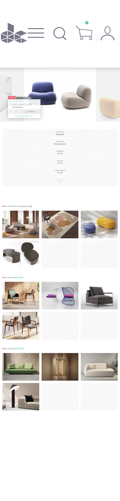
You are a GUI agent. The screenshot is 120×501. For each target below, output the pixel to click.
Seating (15, 101)
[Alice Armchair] (20, 295)
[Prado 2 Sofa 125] (20, 367)
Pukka (16, 206)
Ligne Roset (18, 348)
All (11, 101)
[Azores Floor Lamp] (20, 397)
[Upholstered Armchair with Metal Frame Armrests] (99, 295)
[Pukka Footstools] (99, 224)
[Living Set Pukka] (20, 224)
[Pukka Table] (20, 254)
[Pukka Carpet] (60, 224)
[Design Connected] (14, 34)
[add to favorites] (16, 111)
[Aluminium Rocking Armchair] (60, 295)
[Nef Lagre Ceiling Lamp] (60, 367)
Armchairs (21, 101)
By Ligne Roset (18, 107)
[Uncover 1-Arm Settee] (99, 367)
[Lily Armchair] (20, 325)
